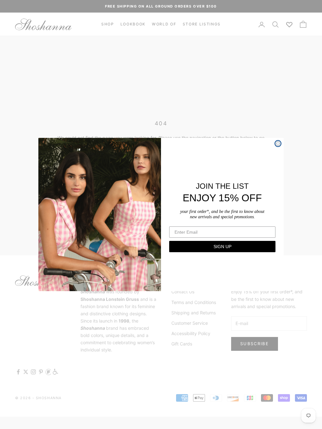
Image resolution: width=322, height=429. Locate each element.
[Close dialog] (278, 143)
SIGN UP (222, 246)
